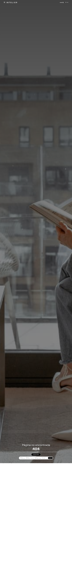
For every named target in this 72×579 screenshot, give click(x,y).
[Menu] (4, 2)
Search (50, 457)
